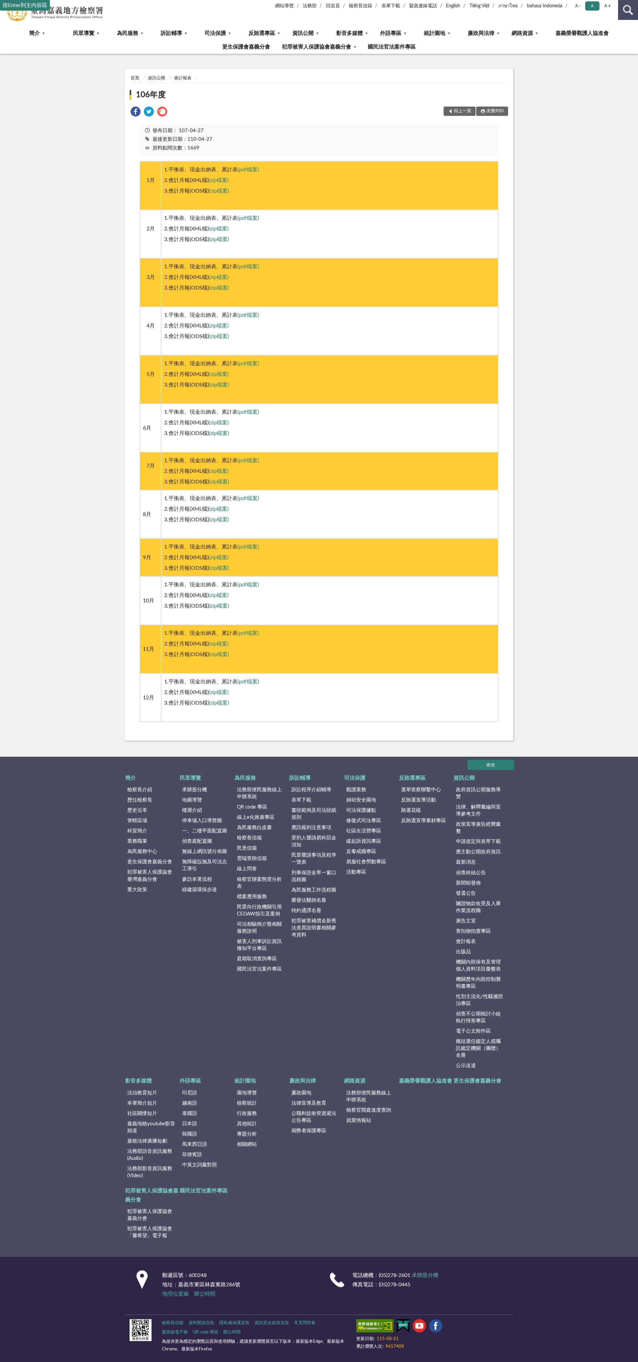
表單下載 (390, 6)
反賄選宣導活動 (418, 800)
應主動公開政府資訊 (478, 851)
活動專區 (356, 872)
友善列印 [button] (495, 111)
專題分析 (247, 1134)
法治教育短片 (142, 1092)
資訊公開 (303, 33)
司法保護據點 (361, 810)
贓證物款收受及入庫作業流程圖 (478, 907)
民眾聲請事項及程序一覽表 (313, 859)
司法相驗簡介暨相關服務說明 (259, 928)
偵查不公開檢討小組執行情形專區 (478, 1017)
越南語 (189, 1103)
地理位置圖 (175, 1294)
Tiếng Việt (479, 6)
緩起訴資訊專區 (363, 841)
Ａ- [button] (577, 6)
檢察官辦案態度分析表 (259, 883)
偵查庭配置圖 (197, 841)
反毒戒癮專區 (361, 851)
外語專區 (390, 33)
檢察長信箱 (360, 6)
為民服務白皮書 (254, 827)
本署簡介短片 (142, 1103)
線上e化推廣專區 (255, 817)
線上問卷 (247, 868)
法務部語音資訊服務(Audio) (149, 1155)
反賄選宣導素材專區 (423, 820)
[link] (136, 113)
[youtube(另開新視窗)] (419, 1327)
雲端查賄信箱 (252, 858)
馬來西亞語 (194, 1144)
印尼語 (189, 1092)
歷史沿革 (137, 810)
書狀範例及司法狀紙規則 (313, 814)
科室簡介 (137, 830)
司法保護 (215, 33)
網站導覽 (284, 6)
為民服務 (127, 33)
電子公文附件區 (473, 1031)
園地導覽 (247, 1092)
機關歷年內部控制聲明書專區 (478, 983)
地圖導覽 (192, 800)
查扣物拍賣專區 (473, 931)
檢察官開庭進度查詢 (368, 1110)
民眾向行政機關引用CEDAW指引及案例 (259, 910)
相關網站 (247, 1144)
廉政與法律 (481, 33)
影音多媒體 (349, 33)
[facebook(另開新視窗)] (435, 1327)
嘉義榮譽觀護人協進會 (582, 33)
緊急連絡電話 (423, 6)
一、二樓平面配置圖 (204, 830)
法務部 (310, 6)
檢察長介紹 (139, 789)
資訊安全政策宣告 (272, 1323)
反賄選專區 (262, 33)
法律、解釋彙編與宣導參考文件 (478, 810)
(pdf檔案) (248, 169)
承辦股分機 (194, 789)
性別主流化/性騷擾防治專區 (479, 1000)
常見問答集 (305, 1323)
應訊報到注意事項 (311, 827)
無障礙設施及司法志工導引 (204, 865)
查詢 (628, 10)
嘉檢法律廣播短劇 (147, 1141)
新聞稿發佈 (468, 883)
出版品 (463, 951)
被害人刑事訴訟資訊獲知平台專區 (259, 945)
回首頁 (333, 6)
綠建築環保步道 (199, 889)
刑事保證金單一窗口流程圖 (313, 876)
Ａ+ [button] (607, 6)
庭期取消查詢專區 (257, 958)
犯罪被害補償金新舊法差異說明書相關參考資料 (313, 927)
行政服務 (247, 1113)
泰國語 (189, 1113)
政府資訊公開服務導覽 (478, 793)
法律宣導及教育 (308, 1103)
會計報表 (182, 78)
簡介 (34, 33)
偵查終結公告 (471, 872)
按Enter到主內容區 (25, 5)
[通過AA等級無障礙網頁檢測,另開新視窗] (374, 1327)
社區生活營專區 (363, 830)
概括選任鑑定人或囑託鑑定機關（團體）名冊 (478, 1048)
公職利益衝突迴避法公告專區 (313, 1117)
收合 (490, 765)
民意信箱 (247, 848)
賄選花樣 (411, 810)
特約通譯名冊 (306, 910)
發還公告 (466, 893)
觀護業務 (356, 789)
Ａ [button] (592, 6)
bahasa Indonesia (544, 6)
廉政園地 (301, 1092)
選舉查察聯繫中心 (421, 789)
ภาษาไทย (508, 6)
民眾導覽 (83, 33)
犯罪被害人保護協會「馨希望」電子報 (149, 1232)
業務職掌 (137, 841)
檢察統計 (247, 1103)
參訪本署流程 (197, 879)
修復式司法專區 (363, 820)
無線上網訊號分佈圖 (204, 851)
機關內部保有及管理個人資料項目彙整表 (478, 966)
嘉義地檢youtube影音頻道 (151, 1127)
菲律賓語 (192, 1154)
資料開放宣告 (201, 1323)
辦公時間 (204, 1294)
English (453, 6)
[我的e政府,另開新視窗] (403, 1327)
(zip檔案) (219, 180)
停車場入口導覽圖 (202, 820)
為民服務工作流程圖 (313, 890)
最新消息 (466, 862)
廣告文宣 (466, 920)
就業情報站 (358, 1120)
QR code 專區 (252, 807)
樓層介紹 (192, 810)
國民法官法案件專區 (392, 46)
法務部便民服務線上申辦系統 (259, 793)
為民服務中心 (142, 851)
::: (3, 61)
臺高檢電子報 (175, 1332)
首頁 (135, 78)
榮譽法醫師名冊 (308, 900)
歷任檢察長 (139, 800)
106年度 (151, 95)
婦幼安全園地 (361, 800)
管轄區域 (137, 820)
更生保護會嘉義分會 (246, 46)
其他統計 (247, 1123)
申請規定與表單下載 (478, 841)
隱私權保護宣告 (234, 1323)
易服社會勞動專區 (366, 861)
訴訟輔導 (171, 33)
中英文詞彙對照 (199, 1164)
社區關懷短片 (142, 1113)
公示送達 (466, 1065)
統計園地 (434, 33)
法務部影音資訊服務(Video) (149, 1172)
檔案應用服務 (252, 896)
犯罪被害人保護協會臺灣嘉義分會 (149, 876)
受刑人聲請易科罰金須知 (313, 841)
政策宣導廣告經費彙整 (478, 828)
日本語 (189, 1123)
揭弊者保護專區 (308, 1130)
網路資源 (522, 33)
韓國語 (189, 1134)
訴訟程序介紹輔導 (311, 789)
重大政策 (137, 889)
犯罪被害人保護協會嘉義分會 (316, 46)
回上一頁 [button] (462, 111)
